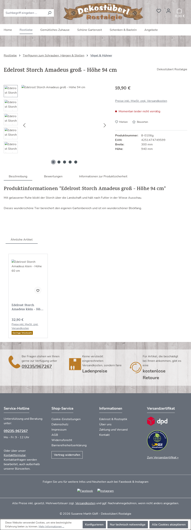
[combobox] (24, 13)
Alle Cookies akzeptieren (169, 525)
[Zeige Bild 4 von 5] (70, 162)
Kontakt (104, 435)
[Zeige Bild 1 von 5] (53, 162)
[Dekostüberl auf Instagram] (106, 491)
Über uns (105, 424)
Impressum (59, 430)
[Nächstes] (105, 125)
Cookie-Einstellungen (66, 419)
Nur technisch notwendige (127, 525)
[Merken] (38, 290)
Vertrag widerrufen (67, 455)
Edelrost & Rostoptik (113, 419)
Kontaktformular (15, 455)
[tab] (18, 176)
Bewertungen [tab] (53, 176)
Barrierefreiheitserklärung (69, 445)
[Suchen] (49, 13)
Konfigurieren (94, 525)
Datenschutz (59, 424)
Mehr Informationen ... (51, 526)
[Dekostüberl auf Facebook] (85, 491)
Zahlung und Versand (113, 430)
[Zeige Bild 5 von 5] (75, 162)
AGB (54, 435)
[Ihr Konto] (168, 10)
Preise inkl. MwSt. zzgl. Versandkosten (141, 101)
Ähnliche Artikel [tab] (22, 240)
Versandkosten (85, 503)
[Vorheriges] (24, 125)
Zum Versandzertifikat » (163, 457)
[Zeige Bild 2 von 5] (58, 162)
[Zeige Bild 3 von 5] (64, 162)
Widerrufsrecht (61, 440)
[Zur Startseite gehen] (103, 12)
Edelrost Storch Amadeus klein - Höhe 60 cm (28, 307)
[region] (55, 125)
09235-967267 (16, 431)
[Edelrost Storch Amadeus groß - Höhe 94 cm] (64, 125)
